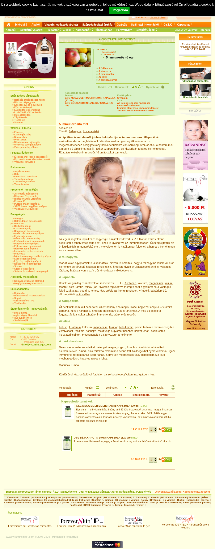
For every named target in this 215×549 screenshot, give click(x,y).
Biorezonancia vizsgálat (27, 198)
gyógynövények (23, 318)
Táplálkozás (21, 117)
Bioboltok (11, 491)
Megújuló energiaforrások (28, 283)
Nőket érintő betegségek (27, 263)
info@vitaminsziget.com (36, 344)
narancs (84, 310)
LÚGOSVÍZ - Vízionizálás (28, 112)
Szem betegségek (24, 268)
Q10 (86, 505)
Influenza (19, 253)
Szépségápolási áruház (97, 24)
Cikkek (67, 29)
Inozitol (205, 500)
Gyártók (122, 24)
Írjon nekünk (43, 491)
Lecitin (110, 502)
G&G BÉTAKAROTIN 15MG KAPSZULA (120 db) (102, 437)
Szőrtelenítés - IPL (24, 300)
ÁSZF (56, 491)
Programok (20, 139)
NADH (186, 502)
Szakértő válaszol (31, 29)
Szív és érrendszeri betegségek (31, 271)
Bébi (16, 174)
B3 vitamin (167, 497)
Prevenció (19, 201)
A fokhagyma (105, 68)
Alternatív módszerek (26, 193)
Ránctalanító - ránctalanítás (29, 295)
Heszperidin (193, 500)
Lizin (152, 502)
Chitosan (73, 500)
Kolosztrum (49, 502)
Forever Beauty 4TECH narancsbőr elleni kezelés (185, 526)
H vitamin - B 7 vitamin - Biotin (167, 500)
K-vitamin (130, 283)
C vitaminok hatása (56, 500)
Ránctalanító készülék (195, 97)
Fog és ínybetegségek (26, 243)
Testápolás (20, 303)
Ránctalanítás (103, 29)
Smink (17, 298)
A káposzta (104, 71)
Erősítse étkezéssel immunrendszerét (138, 108)
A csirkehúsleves (107, 80)
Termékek (71, 394)
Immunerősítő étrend (128, 105)
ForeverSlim (124, 29)
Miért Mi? (21, 24)
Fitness (18, 132)
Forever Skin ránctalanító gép (133, 526)
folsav (88, 286)
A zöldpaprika (106, 74)
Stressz (18, 266)
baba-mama (20, 312)
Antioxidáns (85, 497)
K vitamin (9, 502)
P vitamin (196, 502)
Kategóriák (94, 394)
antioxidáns (83, 294)
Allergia (18, 218)
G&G (143, 405)
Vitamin (18, 122)
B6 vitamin (194, 497)
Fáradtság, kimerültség (27, 238)
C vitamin (122, 98)
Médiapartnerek (109, 491)
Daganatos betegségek (27, 231)
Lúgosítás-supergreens (27, 110)
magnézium (156, 283)
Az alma (102, 77)
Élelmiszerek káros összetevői (30, 157)
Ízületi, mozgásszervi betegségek (32, 256)
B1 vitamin (110, 497)
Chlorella (85, 500)
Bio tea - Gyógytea (24, 102)
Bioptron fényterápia (25, 196)
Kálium (63, 327)
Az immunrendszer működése (133, 103)
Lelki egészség (22, 134)
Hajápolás (19, 293)
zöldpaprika (70, 300)
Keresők (11, 29)
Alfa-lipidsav (54, 497)
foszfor (63, 286)
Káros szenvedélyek (25, 258)
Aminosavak (70, 497)
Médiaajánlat (127, 491)
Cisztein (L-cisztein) (103, 500)
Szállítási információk (145, 24)
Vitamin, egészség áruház (61, 24)
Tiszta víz (19, 120)
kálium (169, 283)
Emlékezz (141, 17)
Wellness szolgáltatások (27, 144)
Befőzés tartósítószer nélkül (29, 100)
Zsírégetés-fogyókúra (26, 147)
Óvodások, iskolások (25, 176)
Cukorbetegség (22, 228)
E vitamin (134, 500)
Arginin (98, 497)
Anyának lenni (22, 171)
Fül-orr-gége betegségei (27, 246)
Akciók (35, 24)
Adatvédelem (69, 491)
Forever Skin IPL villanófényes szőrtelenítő (81, 526)
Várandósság (21, 184)
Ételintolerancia (22, 236)
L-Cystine (63, 502)
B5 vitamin (181, 497)
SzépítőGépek (145, 29)
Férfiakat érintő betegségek (29, 241)
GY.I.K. (168, 24)
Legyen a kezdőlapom (168, 491)
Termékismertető (23, 179)
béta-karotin (76, 286)
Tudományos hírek (24, 181)
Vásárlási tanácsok (24, 162)
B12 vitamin (124, 497)
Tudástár (53, 29)
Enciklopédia (140, 394)
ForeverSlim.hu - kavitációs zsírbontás (29, 526)
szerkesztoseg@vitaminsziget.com (127, 374)
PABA (206, 502)
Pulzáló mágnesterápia (26, 203)
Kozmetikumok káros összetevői (32, 159)
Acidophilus (39, 497)
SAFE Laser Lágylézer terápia (30, 206)
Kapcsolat (183, 24)
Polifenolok (76, 505)
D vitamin (121, 500)
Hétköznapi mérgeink (26, 248)
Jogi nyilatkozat (88, 491)
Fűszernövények (23, 107)
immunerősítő (91, 131)
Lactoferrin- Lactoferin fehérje (87, 502)
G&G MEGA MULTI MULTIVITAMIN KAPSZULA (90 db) (107, 405)
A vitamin (25, 497)
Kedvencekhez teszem (196, 491)
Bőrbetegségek (22, 226)
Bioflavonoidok (22, 500)
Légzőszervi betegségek (27, 261)
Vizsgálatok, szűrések (26, 209)
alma (66, 321)
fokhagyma (75, 131)
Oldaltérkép (144, 491)
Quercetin (95, 505)
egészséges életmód (25, 315)
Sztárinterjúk (21, 320)
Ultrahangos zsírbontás (27, 142)
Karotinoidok (23, 502)
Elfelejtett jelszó (157, 17)
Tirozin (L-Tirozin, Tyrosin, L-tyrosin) (123, 505)
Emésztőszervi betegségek (29, 233)
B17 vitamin (139, 497)
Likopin (119, 502)
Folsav (144, 500)
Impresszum (26, 491)
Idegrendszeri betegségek (28, 251)
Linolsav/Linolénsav (137, 502)
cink (90, 351)
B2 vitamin (153, 497)
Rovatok (164, 394)
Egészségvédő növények (28, 105)
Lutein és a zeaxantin (169, 502)
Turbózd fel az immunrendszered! (136, 110)
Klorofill (37, 502)
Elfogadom (119, 10)
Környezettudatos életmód (29, 281)
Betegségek (108, 52)
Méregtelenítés (22, 115)
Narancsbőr (83, 29)
